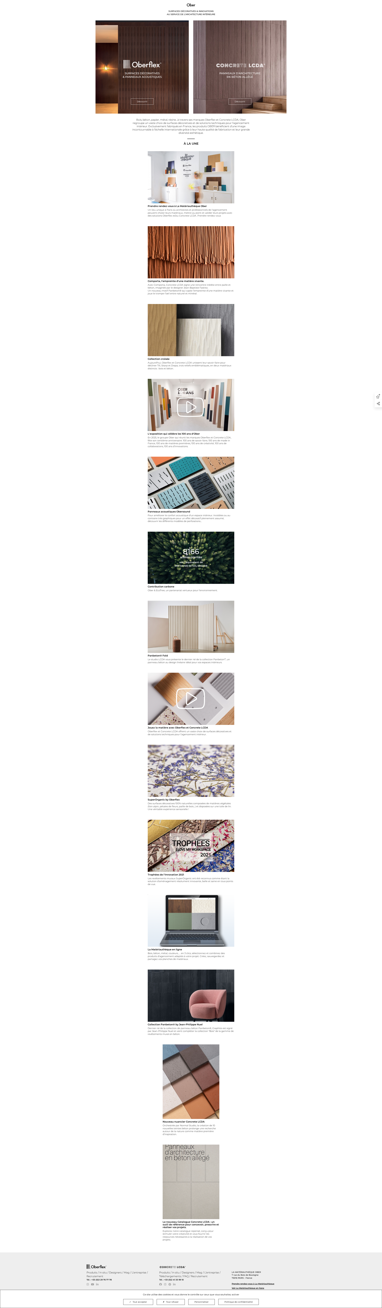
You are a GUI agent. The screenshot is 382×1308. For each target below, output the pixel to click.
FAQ (186, 1276)
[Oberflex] (142, 67)
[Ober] (191, 4)
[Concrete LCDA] (239, 67)
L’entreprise (139, 1272)
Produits (92, 1272)
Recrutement (95, 1276)
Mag (127, 1272)
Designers (115, 1272)
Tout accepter (140, 1302)
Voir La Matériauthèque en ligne (248, 1288)
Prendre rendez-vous (209, 215)
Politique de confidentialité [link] (238, 1302)
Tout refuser (172, 1302)
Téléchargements (170, 1276)
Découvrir (142, 101)
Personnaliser (201, 1302)
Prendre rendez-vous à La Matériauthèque (253, 1284)
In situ (103, 1272)
